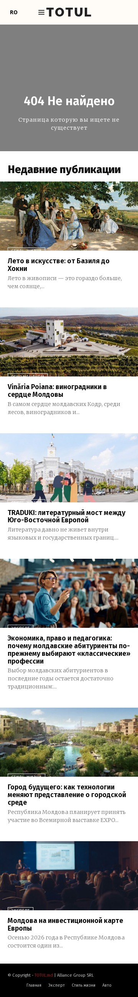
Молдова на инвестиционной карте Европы (65, 924)
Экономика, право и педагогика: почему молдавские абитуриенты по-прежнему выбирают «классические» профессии (69, 649)
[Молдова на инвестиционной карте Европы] (69, 875)
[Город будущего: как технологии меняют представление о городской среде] (69, 742)
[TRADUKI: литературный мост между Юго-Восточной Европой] (69, 467)
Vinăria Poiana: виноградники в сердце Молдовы (57, 391)
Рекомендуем (27, 377)
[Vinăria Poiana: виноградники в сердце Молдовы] (69, 341)
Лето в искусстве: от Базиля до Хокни (59, 265)
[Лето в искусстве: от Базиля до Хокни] (69, 216)
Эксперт (20, 628)
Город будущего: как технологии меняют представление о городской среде (67, 795)
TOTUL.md (43, 975)
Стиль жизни (26, 251)
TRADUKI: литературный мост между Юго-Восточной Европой (66, 516)
